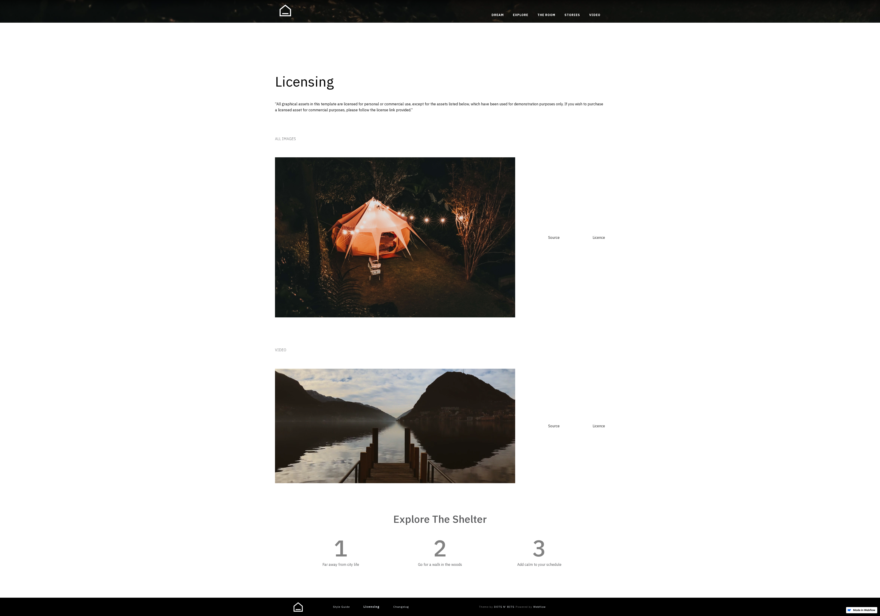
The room (546, 15)
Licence (599, 237)
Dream (498, 15)
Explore (520, 15)
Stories (572, 15)
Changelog (401, 606)
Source (554, 237)
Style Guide (341, 606)
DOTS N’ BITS (504, 606)
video (594, 15)
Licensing (371, 606)
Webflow (539, 606)
